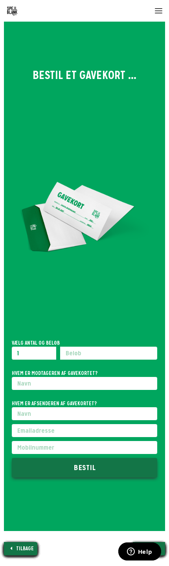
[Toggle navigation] (158, 8)
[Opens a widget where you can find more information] (139, 552)
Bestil (84, 467)
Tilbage (24, 548)
